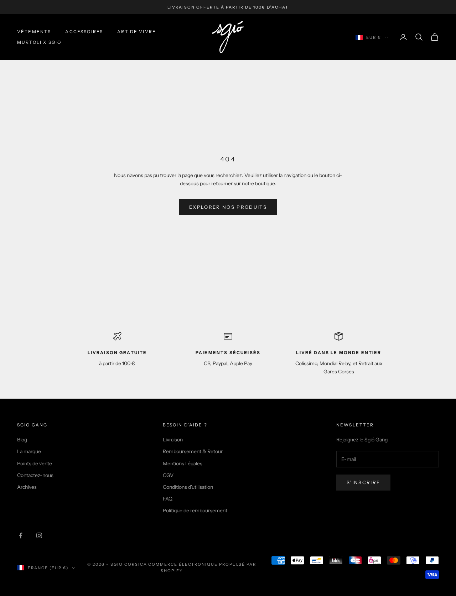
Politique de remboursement (195, 510)
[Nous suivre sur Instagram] (39, 535)
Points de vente (34, 463)
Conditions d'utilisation (188, 487)
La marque (29, 451)
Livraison (173, 439)
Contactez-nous (35, 475)
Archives (27, 487)
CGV (168, 475)
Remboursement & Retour (193, 451)
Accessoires (84, 31)
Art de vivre (136, 31)
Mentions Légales (182, 463)
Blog (22, 439)
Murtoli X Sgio (39, 42)
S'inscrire (363, 482)
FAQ (167, 499)
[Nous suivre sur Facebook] (20, 535)
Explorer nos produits (228, 207)
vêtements (34, 31)
